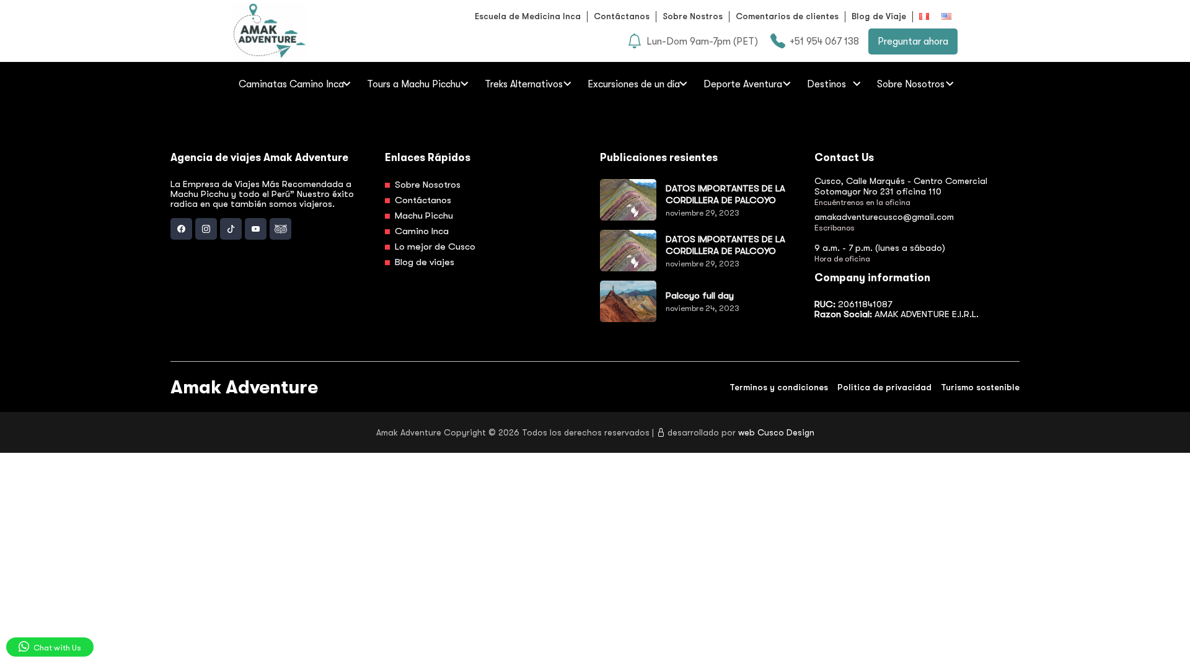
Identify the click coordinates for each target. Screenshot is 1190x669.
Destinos (826, 84)
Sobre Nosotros (911, 84)
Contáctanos (622, 16)
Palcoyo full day (700, 295)
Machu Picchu (422, 215)
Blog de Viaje (879, 16)
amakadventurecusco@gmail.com (884, 217)
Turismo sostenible (980, 387)
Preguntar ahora (913, 41)
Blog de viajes (423, 262)
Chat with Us (56, 647)
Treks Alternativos (524, 84)
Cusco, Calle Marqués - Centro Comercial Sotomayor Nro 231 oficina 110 (900, 186)
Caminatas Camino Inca (291, 84)
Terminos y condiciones (778, 387)
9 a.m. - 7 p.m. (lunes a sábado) (879, 248)
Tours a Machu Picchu (414, 84)
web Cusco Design (776, 432)
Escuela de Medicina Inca (528, 16)
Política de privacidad (884, 387)
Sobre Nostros (693, 16)
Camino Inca (420, 231)
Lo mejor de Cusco (433, 246)
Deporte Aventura (742, 84)
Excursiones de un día (634, 84)
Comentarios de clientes (787, 16)
